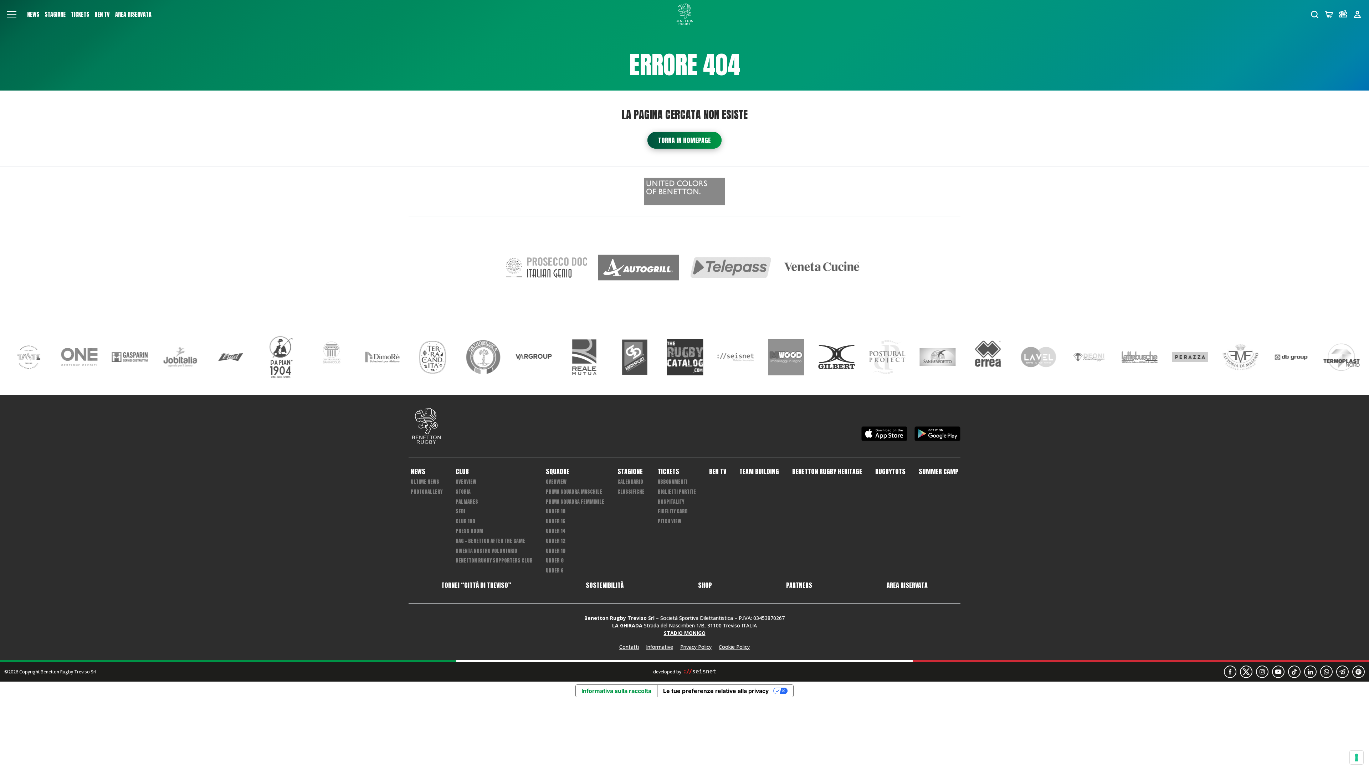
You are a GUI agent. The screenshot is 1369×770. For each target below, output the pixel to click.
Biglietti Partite (677, 491)
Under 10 (555, 551)
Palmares (467, 501)
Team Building (759, 471)
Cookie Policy (734, 646)
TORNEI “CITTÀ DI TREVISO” (476, 585)
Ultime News (425, 481)
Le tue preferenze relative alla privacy (716, 690)
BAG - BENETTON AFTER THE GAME (490, 541)
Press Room (469, 531)
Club (462, 471)
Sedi (460, 511)
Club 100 (465, 521)
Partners (799, 585)
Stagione (55, 14)
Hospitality (671, 501)
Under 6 (555, 570)
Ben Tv (102, 14)
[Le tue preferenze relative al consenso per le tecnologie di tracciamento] (1356, 757)
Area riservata (133, 14)
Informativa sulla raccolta (616, 690)
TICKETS (80, 14)
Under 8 (555, 560)
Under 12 (555, 541)
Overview (466, 481)
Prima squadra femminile (575, 501)
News (33, 14)
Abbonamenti (672, 481)
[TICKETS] (1343, 14)
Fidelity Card (673, 511)
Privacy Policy (696, 646)
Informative (659, 646)
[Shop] (1328, 14)
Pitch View (669, 521)
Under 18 (555, 511)
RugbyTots (890, 471)
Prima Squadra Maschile (574, 491)
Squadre (557, 471)
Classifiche (631, 491)
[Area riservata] (1357, 14)
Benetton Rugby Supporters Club (494, 560)
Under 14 (556, 531)
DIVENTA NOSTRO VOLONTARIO (486, 551)
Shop (705, 585)
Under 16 (555, 521)
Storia (463, 491)
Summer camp (938, 471)
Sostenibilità (605, 585)
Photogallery (426, 491)
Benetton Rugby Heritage (827, 471)
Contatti (629, 646)
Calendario (630, 481)
